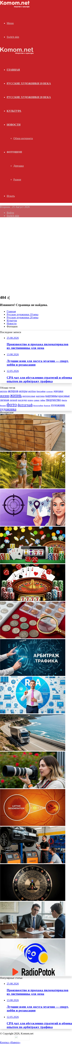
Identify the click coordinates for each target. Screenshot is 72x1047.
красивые (64, 396)
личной (13, 400)
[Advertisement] (36, 256)
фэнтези (47, 405)
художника (8, 409)
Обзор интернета (23, 138)
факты (64, 400)
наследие (22, 400)
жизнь (16, 395)
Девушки (18, 165)
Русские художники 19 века (29, 83)
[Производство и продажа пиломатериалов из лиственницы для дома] (32, 450)
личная (4, 400)
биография (41, 391)
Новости (13, 124)
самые (37, 400)
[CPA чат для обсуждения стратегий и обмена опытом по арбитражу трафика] (32, 525)
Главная (11, 311)
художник (58, 405)
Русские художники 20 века (29, 97)
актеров (13, 391)
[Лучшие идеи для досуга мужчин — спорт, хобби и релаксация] (32, 487)
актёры (32, 391)
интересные (28, 396)
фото (12, 404)
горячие (49, 391)
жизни (4, 396)
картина (40, 396)
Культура (14, 110)
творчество (53, 400)
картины (51, 396)
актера (3, 391)
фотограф (25, 405)
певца (30, 400)
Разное (17, 179)
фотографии (38, 405)
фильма (3, 405)
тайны (42, 400)
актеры (23, 391)
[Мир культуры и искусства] (15, 6)
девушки (58, 391)
